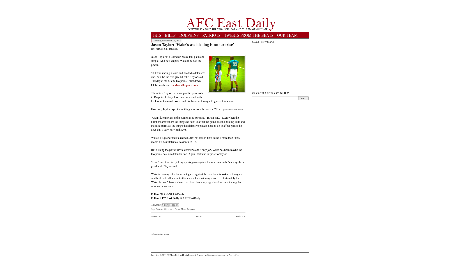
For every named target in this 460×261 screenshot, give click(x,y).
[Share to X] (170, 205)
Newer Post (156, 216)
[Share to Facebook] (173, 205)
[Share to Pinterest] (177, 205)
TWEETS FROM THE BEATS (248, 35)
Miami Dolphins (188, 209)
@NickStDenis (175, 194)
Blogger (210, 255)
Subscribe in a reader (160, 234)
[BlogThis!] (167, 205)
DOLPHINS (189, 35)
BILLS (170, 35)
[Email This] (163, 205)
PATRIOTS (211, 35)
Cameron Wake (162, 209)
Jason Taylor (175, 209)
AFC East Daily (173, 255)
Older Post (240, 216)
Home (198, 216)
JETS (157, 35)
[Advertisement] (231, 9)
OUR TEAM (287, 35)
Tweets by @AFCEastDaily (263, 41)
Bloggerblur (234, 255)
